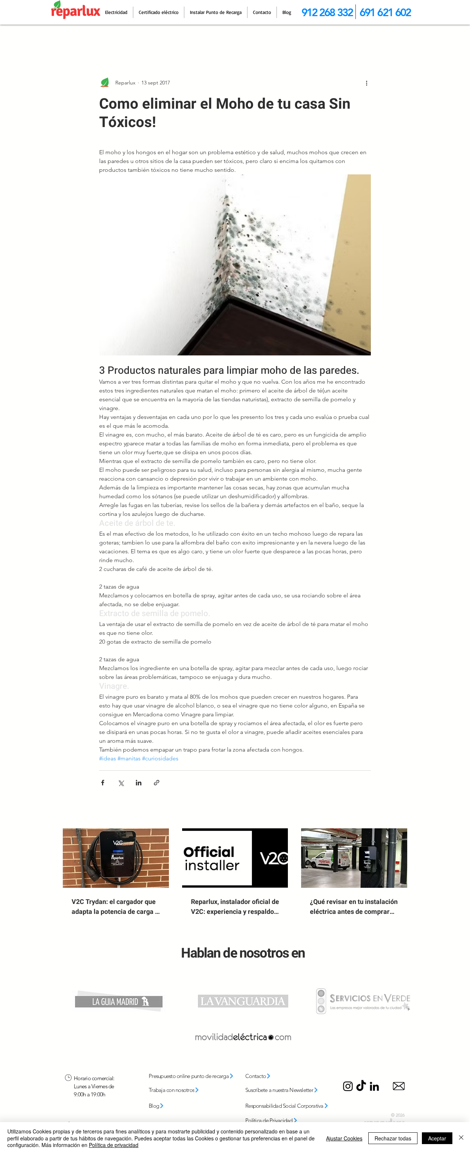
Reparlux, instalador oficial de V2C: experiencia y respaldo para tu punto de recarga (235, 907)
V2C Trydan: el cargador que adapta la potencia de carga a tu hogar (115, 907)
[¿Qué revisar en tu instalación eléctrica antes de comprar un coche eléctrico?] (354, 858)
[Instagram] (347, 1086)
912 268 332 (326, 12)
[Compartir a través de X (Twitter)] (120, 782)
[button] (288, 1090)
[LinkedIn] (374, 1086)
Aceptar (437, 1138)
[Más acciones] (366, 82)
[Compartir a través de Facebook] (102, 782)
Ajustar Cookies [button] (344, 1138)
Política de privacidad (113, 1144)
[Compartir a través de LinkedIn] (138, 782)
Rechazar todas (393, 1138)
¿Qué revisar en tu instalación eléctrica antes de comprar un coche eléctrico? (354, 907)
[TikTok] (361, 1086)
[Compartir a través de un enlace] (156, 782)
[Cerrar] (461, 1138)
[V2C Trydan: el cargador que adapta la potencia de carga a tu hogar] (116, 858)
